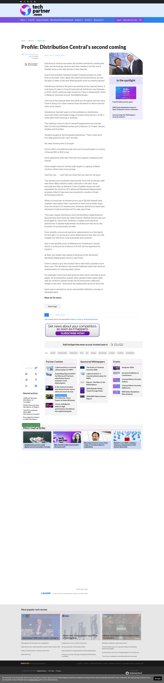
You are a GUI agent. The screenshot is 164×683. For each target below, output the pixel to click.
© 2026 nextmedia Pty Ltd (37, 663)
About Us (87, 663)
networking (102, 353)
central (53, 353)
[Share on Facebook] (36, 380)
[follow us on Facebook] (28, 1)
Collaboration (41, 41)
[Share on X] (36, 374)
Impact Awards (42, 20)
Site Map (137, 663)
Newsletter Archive (128, 663)
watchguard (130, 353)
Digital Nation (41, 671)
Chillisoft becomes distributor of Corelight (30, 400)
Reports (78, 20)
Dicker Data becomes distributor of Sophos (31, 406)
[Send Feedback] (26, 380)
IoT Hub (51, 671)
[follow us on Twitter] (25, 1)
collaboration (62, 353)
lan (87, 353)
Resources (98, 20)
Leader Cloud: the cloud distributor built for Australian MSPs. (70, 593)
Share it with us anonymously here (84, 319)
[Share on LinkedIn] (36, 386)
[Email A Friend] (26, 374)
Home (23, 41)
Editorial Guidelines (96, 663)
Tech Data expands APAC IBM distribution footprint (31, 412)
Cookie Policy (34, 680)
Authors (105, 663)
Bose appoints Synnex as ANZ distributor (31, 418)
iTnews (58, 671)
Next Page (52, 306)
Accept (158, 678)
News (22, 20)
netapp (93, 353)
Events (88, 20)
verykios (120, 353)
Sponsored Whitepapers (92, 361)
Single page (60, 55)
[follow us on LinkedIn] (21, 1)
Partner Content (54, 361)
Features (31, 41)
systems (112, 353)
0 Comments (29, 368)
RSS (142, 663)
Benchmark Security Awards (61, 20)
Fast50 (31, 20)
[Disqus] (61, 482)
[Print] (26, 386)
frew (81, 353)
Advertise (119, 663)
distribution (73, 353)
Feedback (112, 663)
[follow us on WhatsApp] (31, 1)
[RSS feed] (34, 1)
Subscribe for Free (130, 20)
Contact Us (80, 663)
